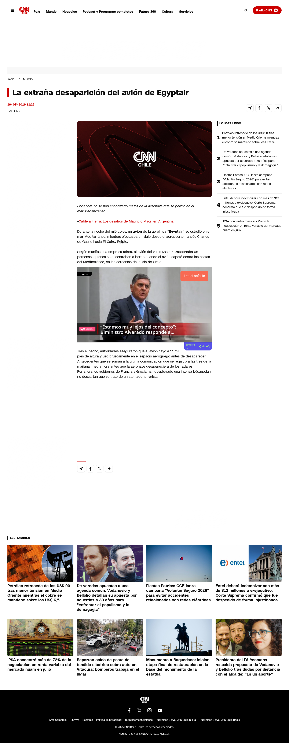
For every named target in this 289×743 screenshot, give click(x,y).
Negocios (69, 11)
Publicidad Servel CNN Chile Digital (176, 720)
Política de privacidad (108, 720)
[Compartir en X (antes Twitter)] (268, 108)
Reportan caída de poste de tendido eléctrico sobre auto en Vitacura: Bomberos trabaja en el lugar (108, 667)
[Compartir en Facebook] (259, 108)
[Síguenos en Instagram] (149, 710)
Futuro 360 (147, 11)
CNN (17, 111)
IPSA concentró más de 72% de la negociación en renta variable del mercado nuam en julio (252, 225)
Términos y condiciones (139, 720)
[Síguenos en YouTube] (159, 710)
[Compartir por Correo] (250, 108)
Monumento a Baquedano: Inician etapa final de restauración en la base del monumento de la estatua (177, 667)
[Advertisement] (39, 363)
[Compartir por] (278, 108)
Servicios (186, 11)
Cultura (167, 11)
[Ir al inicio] (24, 10)
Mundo (51, 11)
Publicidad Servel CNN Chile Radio (220, 720)
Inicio (10, 79)
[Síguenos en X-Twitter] (139, 710)
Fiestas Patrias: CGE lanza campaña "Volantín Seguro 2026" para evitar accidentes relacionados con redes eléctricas (247, 181)
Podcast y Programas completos (108, 11)
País (37, 11)
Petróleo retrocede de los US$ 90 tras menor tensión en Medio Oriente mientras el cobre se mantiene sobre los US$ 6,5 (250, 137)
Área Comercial (58, 720)
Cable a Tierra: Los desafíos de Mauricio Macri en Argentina (126, 221)
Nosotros (88, 720)
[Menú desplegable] (12, 10)
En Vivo (75, 720)
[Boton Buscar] (246, 10)
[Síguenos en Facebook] (129, 710)
